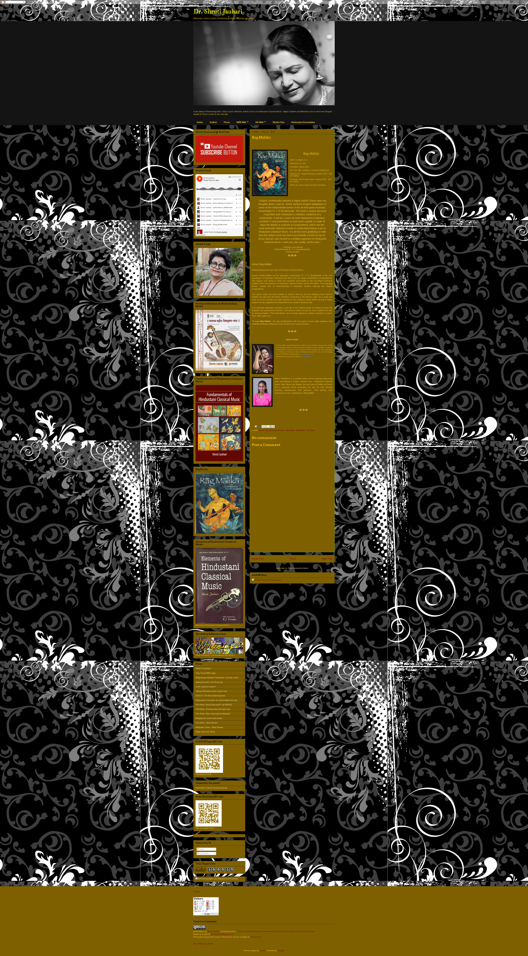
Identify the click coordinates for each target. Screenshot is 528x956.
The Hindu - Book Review (207, 723)
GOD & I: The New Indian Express (210, 695)
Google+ (197, 891)
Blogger (281, 950)
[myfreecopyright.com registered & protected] (217, 879)
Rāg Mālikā (290, 430)
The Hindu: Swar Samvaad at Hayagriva (213, 714)
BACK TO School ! (203, 668)
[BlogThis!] (265, 426)
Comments (204, 853)
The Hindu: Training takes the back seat (213, 709)
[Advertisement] (292, 530)
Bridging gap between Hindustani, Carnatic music (217, 677)
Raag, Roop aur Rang (205, 732)
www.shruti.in (256, 937)
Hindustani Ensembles (303, 122)
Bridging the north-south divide (209, 718)
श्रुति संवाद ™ (243, 122)
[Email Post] (256, 426)
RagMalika (300, 430)
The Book (310, 430)
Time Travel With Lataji (205, 673)
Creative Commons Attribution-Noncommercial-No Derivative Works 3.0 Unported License (276, 931)
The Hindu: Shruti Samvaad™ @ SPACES (214, 705)
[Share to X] (268, 426)
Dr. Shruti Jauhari (217, 11)
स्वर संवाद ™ (260, 122)
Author (213, 122)
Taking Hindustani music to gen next (211, 691)
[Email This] (263, 426)
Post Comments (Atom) (298, 568)
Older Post (326, 558)
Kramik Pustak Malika (274, 430)
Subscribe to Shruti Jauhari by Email (211, 788)
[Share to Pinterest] (273, 426)
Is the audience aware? (206, 687)
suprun (263, 950)
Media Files (278, 122)
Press (227, 122)
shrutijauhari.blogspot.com (222, 934)
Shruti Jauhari (213, 931)
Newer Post (258, 558)
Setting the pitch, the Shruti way (209, 682)
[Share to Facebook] (270, 426)
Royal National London (203, 944)
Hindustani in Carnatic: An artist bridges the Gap (216, 700)
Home (200, 122)
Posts (201, 849)
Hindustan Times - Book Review (209, 727)
